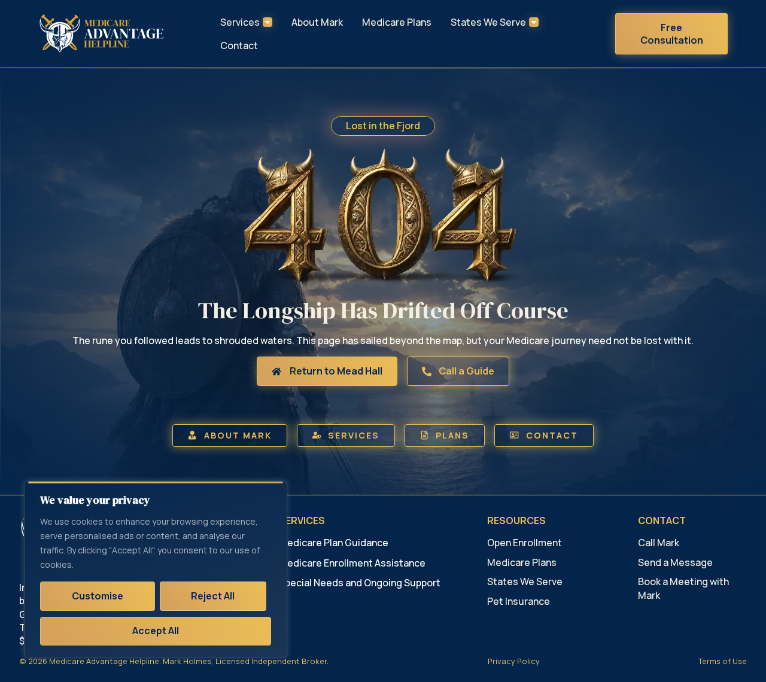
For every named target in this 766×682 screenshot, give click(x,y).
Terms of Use (722, 661)
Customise (97, 595)
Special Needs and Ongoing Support (359, 582)
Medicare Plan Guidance (333, 542)
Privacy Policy (514, 661)
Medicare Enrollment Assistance (352, 563)
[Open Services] (267, 22)
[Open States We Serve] (534, 22)
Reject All (213, 595)
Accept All (155, 630)
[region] (155, 569)
